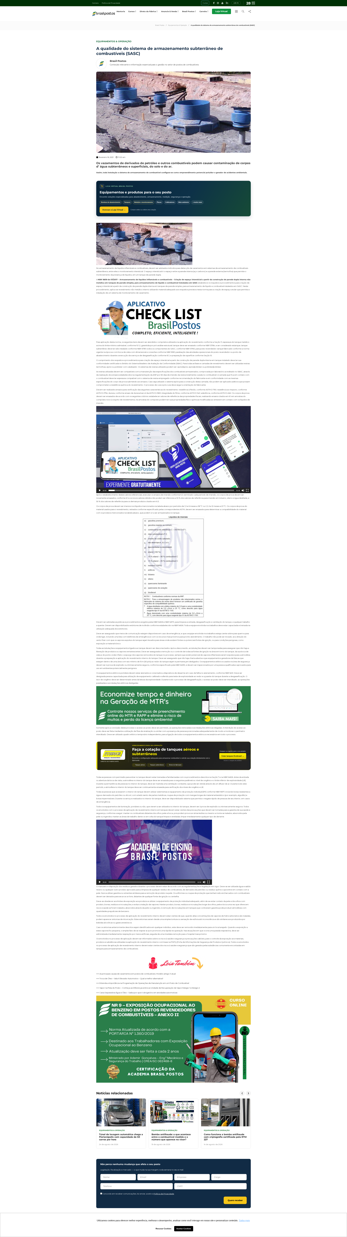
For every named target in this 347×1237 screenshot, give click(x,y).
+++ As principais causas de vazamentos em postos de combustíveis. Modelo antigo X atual (136, 974)
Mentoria (121, 11)
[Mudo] (243, 490)
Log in (236, 3)
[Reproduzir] (99, 490)
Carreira (203, 11)
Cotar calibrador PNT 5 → (232, 756)
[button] (173, 449)
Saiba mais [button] (244, 1220)
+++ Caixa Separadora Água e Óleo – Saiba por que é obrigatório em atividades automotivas (136, 993)
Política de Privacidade (111, 3)
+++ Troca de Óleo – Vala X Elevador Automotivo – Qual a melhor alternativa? (129, 978)
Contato (95, 3)
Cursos (131, 11)
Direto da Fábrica (148, 11)
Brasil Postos (159, 25)
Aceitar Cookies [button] (183, 1229)
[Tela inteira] (247, 490)
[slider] (171, 490)
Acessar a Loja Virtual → (114, 210)
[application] (173, 449)
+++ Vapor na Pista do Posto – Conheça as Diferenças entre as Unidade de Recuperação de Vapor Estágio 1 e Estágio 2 (148, 988)
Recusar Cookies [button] (163, 1229)
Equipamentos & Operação (177, 25)
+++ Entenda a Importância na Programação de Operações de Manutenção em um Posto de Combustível (142, 983)
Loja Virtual (221, 11)
